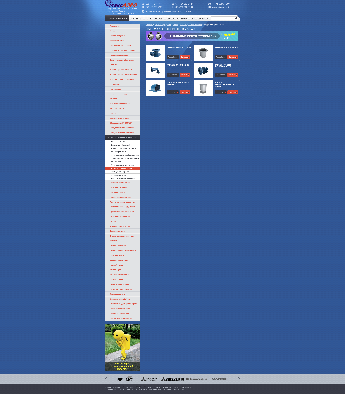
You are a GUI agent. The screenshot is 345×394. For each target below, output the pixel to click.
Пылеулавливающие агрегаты (122, 202)
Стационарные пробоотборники (123, 148)
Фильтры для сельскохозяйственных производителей (119, 275)
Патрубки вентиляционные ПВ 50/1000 (224, 84)
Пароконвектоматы (117, 192)
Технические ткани (117, 231)
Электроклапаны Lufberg (120, 299)
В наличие (182, 18)
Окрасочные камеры (118, 187)
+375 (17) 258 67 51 (153, 7)
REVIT (148, 18)
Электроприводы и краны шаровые (124, 304)
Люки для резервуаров (120, 172)
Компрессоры (115, 89)
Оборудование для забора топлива (125, 155)
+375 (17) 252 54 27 (184, 4)
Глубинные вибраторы (119, 55)
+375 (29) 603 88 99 (184, 7)
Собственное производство (121, 318)
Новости (170, 18)
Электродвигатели (117, 294)
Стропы (113, 221)
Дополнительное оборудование (122, 60)
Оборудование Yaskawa (119, 118)
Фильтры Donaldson (118, 246)
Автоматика (115, 26)
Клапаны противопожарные (121, 70)
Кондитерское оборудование (121, 94)
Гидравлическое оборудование (122, 50)
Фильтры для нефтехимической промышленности (123, 253)
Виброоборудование (118, 36)
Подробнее (172, 57)
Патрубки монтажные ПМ (226, 47)
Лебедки (113, 99)
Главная (149, 25)
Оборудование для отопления (122, 133)
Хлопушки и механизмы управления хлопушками (125, 160)
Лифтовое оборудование (120, 104)
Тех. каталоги (137, 18)
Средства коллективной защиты (123, 212)
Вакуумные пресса (117, 31)
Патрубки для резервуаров (121, 168)
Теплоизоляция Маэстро (120, 226)
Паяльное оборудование (120, 309)
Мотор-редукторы (117, 108)
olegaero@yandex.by (221, 7)
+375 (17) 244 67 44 (153, 4)
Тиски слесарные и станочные (122, 236)
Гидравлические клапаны (120, 45)
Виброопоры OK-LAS (118, 41)
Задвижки (114, 65)
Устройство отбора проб (120, 145)
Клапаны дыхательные (120, 142)
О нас (193, 18)
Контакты (203, 18)
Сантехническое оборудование (122, 207)
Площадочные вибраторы (120, 197)
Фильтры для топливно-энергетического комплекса (121, 286)
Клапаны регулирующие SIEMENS (123, 75)
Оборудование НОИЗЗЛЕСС (121, 123)
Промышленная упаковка (120, 313)
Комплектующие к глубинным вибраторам (122, 81)
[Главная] (121, 6)
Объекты (158, 18)
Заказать (184, 57)
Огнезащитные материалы (120, 183)
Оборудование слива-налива (122, 165)
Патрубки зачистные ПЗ (178, 65)
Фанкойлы (114, 241)
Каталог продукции (118, 18)
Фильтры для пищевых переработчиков (119, 262)
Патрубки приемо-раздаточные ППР (223, 66)
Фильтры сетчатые (118, 175)
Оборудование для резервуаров (187, 25)
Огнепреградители (118, 152)
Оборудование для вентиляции (122, 128)
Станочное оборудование (120, 217)
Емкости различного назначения (123, 178)
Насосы (113, 113)
